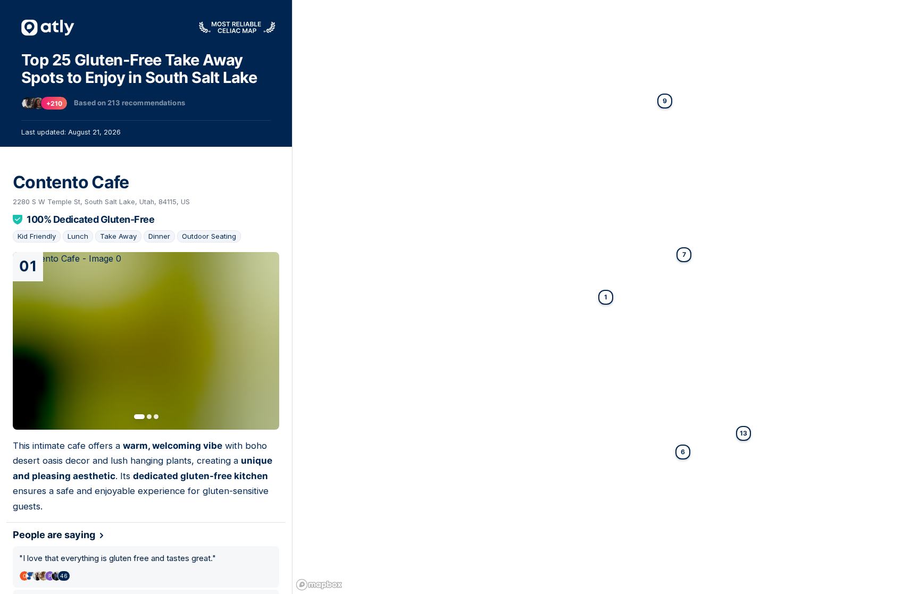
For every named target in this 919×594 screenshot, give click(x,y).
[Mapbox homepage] (319, 585)
